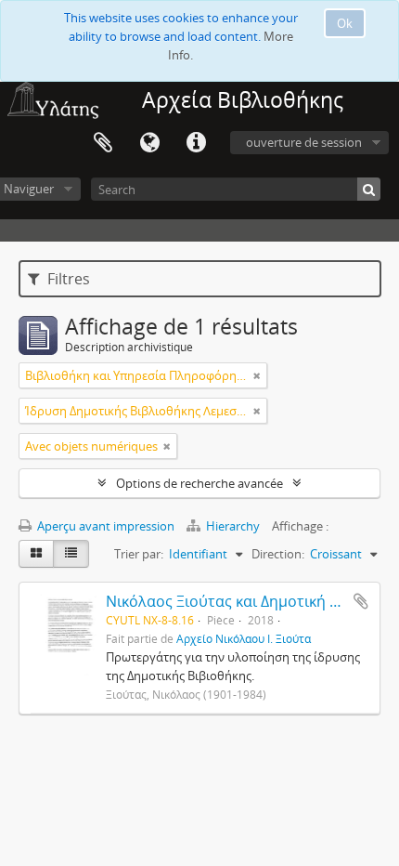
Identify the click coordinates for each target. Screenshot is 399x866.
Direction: (277, 553)
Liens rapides (196, 143)
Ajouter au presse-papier (361, 601)
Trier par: (138, 553)
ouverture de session (304, 142)
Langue (149, 143)
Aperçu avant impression (104, 526)
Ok (345, 23)
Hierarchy (233, 526)
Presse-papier (103, 143)
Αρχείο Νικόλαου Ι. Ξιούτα (243, 638)
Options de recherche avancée (199, 483)
